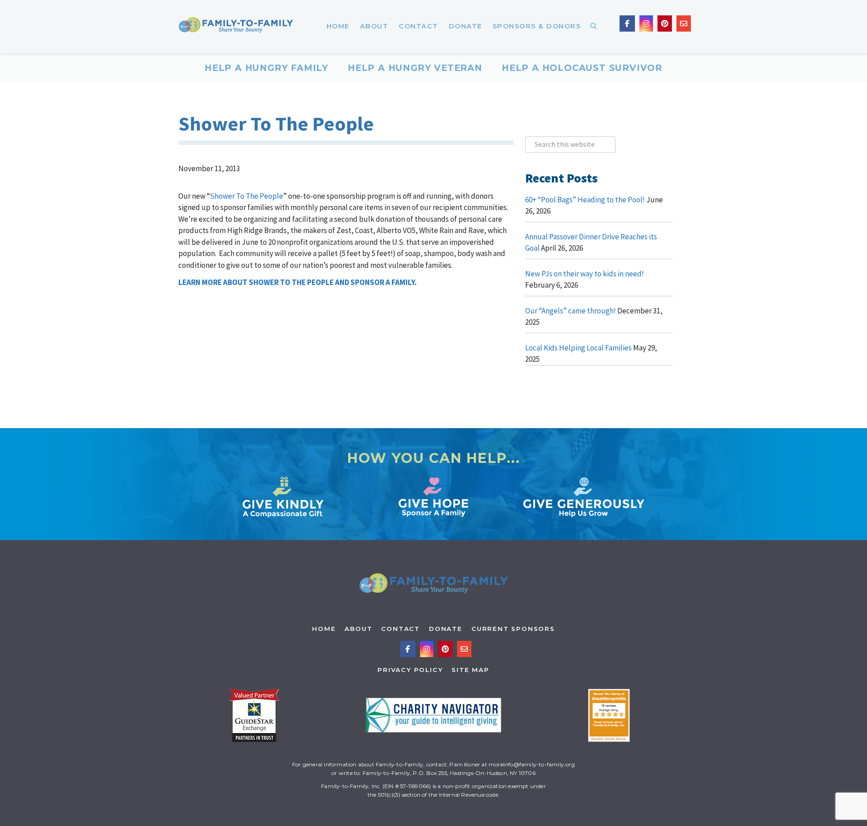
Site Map (470, 669)
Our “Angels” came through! (570, 311)
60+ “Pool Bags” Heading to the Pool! (585, 200)
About (358, 628)
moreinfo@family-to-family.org (532, 764)
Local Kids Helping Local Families (578, 348)
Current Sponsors (513, 628)
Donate (445, 628)
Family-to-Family (236, 27)
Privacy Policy (410, 669)
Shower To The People (246, 196)
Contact (400, 628)
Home (324, 628)
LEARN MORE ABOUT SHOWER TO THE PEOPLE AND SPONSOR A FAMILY (296, 282)
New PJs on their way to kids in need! (584, 274)
